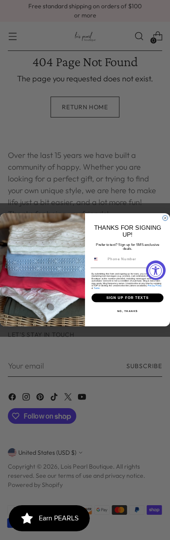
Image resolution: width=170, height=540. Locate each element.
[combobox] (98, 259)
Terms (97, 288)
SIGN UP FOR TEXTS (127, 298)
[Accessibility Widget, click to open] (156, 270)
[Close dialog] (165, 218)
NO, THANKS (127, 310)
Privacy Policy (155, 286)
